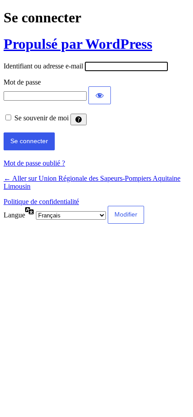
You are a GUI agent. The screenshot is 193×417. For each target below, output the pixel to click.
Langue (14, 215)
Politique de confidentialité (41, 201)
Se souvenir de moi (41, 118)
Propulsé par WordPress (78, 44)
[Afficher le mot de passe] (99, 95)
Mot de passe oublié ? (34, 163)
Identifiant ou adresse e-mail (43, 66)
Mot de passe (22, 82)
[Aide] (78, 119)
